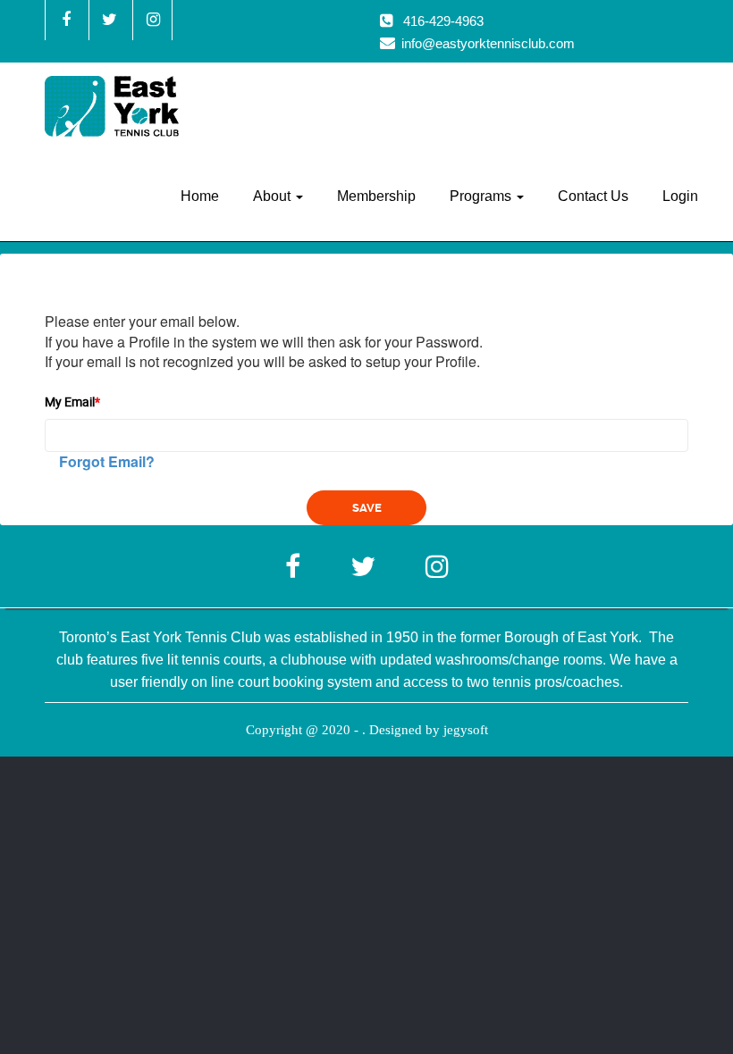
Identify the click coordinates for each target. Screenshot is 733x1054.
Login (680, 196)
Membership (376, 196)
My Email (72, 401)
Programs (482, 196)
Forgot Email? (107, 461)
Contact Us (593, 196)
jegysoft (465, 730)
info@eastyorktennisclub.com (488, 43)
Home (200, 196)
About (273, 196)
